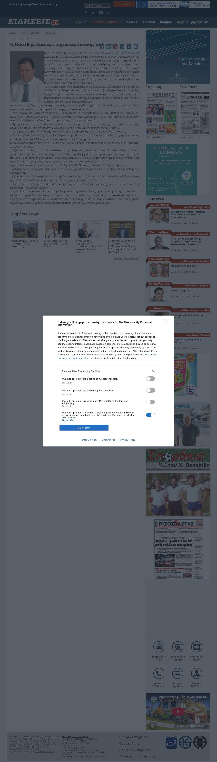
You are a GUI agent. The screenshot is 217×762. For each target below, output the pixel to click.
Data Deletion (89, 439)
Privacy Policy (127, 439)
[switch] (150, 378)
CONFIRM (84, 427)
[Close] (167, 322)
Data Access (108, 439)
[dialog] (108, 381)
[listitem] (108, 371)
